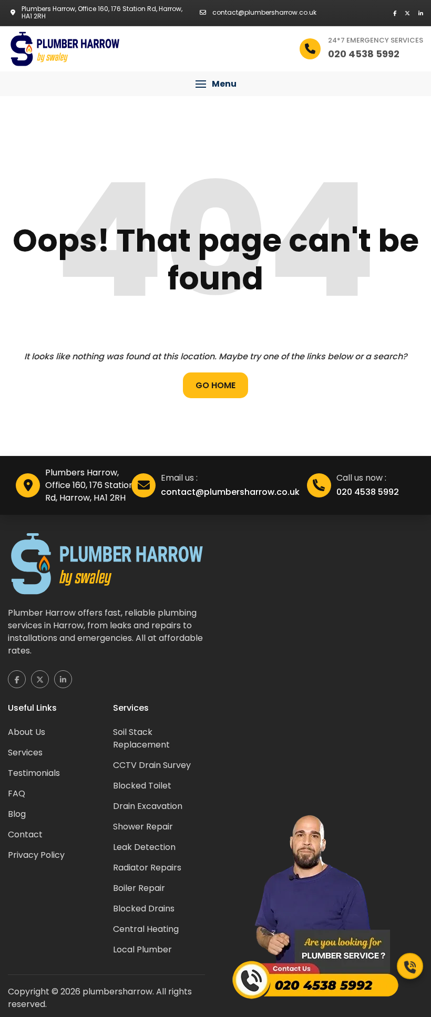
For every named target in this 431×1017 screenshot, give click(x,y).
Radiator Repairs (147, 868)
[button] (215, 84)
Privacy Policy (36, 855)
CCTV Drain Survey (152, 765)
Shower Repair (143, 827)
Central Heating (146, 929)
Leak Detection (144, 847)
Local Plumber (142, 949)
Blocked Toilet (142, 786)
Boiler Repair (139, 888)
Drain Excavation (147, 806)
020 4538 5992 (367, 492)
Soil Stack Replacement (141, 738)
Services (25, 752)
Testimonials (34, 773)
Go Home (215, 385)
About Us (26, 732)
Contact (25, 834)
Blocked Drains (144, 908)
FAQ (16, 793)
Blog (17, 814)
